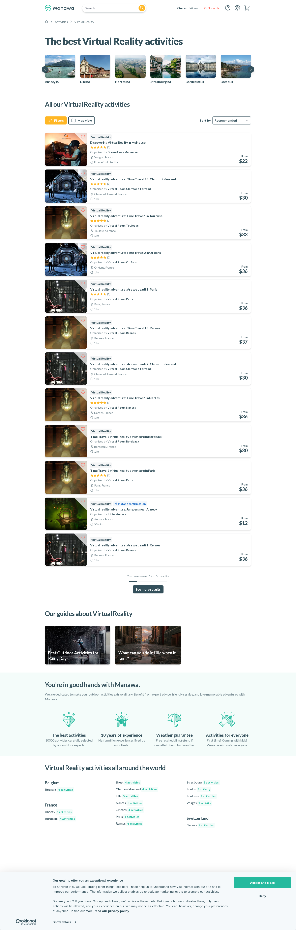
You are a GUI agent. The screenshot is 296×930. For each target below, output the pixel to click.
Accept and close (262, 882)
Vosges (199, 803)
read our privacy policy (112, 911)
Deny (262, 896)
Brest (128, 782)
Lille (127, 796)
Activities (61, 22)
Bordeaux (60, 818)
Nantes (129, 803)
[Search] (142, 8)
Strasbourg (203, 782)
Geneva (200, 825)
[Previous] (45, 69)
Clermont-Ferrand (136, 789)
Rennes (129, 823)
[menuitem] (187, 8)
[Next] (251, 69)
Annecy (58, 812)
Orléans (129, 810)
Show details (62, 922)
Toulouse (201, 796)
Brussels (59, 789)
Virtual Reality (84, 22)
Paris (127, 816)
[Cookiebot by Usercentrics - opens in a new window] (26, 922)
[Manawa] (59, 8)
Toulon (198, 789)
